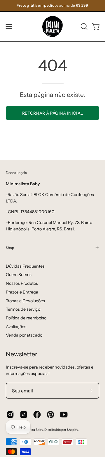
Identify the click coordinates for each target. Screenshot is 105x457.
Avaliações (16, 326)
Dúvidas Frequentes (25, 266)
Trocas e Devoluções (25, 300)
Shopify (72, 430)
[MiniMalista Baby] (52, 26)
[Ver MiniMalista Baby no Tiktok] (23, 414)
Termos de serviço (23, 309)
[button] (83, 26)
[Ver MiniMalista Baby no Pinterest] (50, 414)
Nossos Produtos (22, 283)
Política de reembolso (26, 318)
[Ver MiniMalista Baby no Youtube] (64, 414)
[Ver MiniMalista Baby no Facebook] (37, 414)
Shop (10, 248)
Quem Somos (19, 274)
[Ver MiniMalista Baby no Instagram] (10, 414)
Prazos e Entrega (22, 292)
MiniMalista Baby (30, 430)
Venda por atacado (24, 335)
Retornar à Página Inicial (52, 113)
